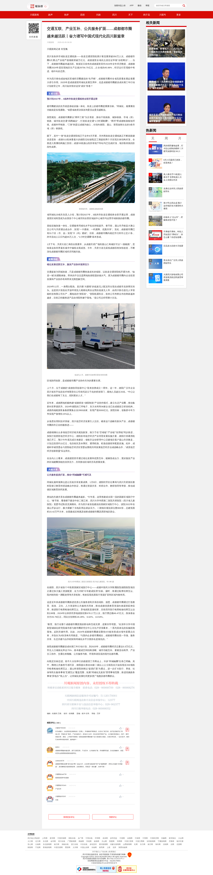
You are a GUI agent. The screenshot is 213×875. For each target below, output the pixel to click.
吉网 (172, 844)
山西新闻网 (127, 844)
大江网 (30, 841)
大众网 (180, 838)
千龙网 (37, 847)
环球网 (97, 838)
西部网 (67, 847)
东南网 (94, 847)
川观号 (162, 15)
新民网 (101, 847)
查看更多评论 (68, 817)
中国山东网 (84, 847)
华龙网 (88, 841)
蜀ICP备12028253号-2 (115, 859)
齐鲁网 (171, 841)
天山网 (104, 841)
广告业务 (104, 852)
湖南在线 (65, 844)
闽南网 (81, 841)
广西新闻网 (72, 841)
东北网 (45, 841)
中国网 (122, 838)
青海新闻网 (47, 847)
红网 (136, 844)
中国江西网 (140, 841)
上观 (108, 847)
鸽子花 (146, 15)
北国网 (179, 844)
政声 (50, 15)
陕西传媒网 (123, 847)
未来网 (105, 838)
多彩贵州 (93, 844)
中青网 (145, 838)
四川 (114, 15)
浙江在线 (74, 844)
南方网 (56, 844)
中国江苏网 (128, 841)
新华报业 (172, 838)
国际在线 (72, 838)
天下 (130, 15)
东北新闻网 (47, 844)
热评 (66, 15)
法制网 (165, 844)
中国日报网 (61, 838)
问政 (98, 15)
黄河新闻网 (103, 844)
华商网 (119, 841)
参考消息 (113, 838)
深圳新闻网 (151, 841)
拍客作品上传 (119, 5)
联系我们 (112, 852)
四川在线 (61, 841)
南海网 (96, 841)
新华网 (52, 838)
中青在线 (89, 838)
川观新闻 (34, 15)
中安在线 (83, 844)
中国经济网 (154, 838)
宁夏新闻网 (162, 841)
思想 (82, 15)
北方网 (37, 841)
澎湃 (114, 847)
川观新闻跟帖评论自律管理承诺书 (104, 863)
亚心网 (30, 844)
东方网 (142, 844)
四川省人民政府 (34, 838)
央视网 (129, 838)
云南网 (37, 844)
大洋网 (75, 847)
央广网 (80, 838)
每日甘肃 (180, 841)
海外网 (157, 844)
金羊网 (53, 841)
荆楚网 (111, 841)
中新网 (137, 838)
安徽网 (163, 838)
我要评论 (113, 817)
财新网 (30, 847)
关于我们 (95, 852)
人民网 (44, 838)
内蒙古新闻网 (115, 844)
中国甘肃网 (58, 847)
